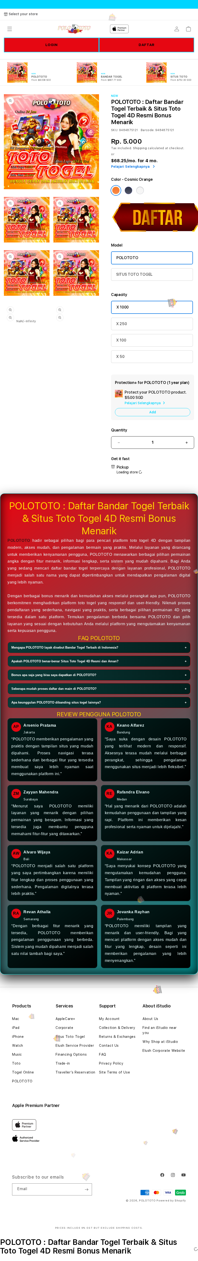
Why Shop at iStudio (160, 1042)
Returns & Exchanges (117, 1037)
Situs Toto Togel (70, 1037)
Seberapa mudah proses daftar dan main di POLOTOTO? (99, 689)
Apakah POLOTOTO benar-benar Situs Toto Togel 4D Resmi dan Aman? (99, 661)
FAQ (102, 1054)
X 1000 (122, 307)
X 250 (121, 324)
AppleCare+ (65, 1019)
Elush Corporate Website (163, 1051)
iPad (15, 1028)
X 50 (120, 356)
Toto (16, 1063)
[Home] (74, 29)
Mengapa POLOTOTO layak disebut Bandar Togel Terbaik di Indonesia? (99, 647)
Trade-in (63, 1063)
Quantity (119, 430)
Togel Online (23, 1072)
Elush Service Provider (75, 1045)
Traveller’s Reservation (75, 1072)
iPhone (18, 1037)
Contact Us (109, 1045)
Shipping (140, 148)
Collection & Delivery (117, 1028)
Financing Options (71, 1054)
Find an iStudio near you (159, 1030)
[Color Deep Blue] (128, 190)
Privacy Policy (111, 1063)
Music (17, 1054)
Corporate (64, 1028)
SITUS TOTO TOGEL (134, 274)
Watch (17, 1045)
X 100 (121, 340)
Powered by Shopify (171, 1200)
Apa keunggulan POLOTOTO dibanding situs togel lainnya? (99, 702)
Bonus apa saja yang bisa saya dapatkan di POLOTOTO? (99, 675)
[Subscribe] (86, 1189)
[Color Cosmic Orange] (116, 190)
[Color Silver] (140, 190)
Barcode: (148, 130)
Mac (15, 1019)
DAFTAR (147, 45)
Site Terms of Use (114, 1072)
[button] (9, 29)
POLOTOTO (127, 257)
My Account (109, 1019)
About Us (150, 1019)
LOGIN (51, 45)
